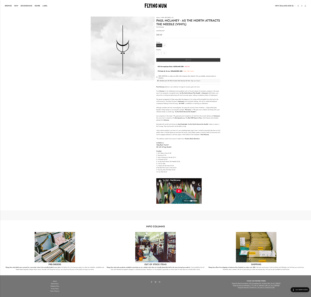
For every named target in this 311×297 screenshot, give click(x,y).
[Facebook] (151, 282)
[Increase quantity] (164, 53)
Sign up (193, 81)
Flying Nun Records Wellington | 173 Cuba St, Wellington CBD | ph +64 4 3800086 (256, 285)
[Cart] (305, 6)
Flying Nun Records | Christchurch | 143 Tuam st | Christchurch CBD (256, 287)
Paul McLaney (160, 27)
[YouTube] (159, 282)
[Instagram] (155, 282)
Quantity (158, 50)
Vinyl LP (159, 45)
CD (164, 45)
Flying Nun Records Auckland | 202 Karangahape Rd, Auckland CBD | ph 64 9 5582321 (256, 283)
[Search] (298, 6)
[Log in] (302, 6)
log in (198, 81)
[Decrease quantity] (158, 53)
